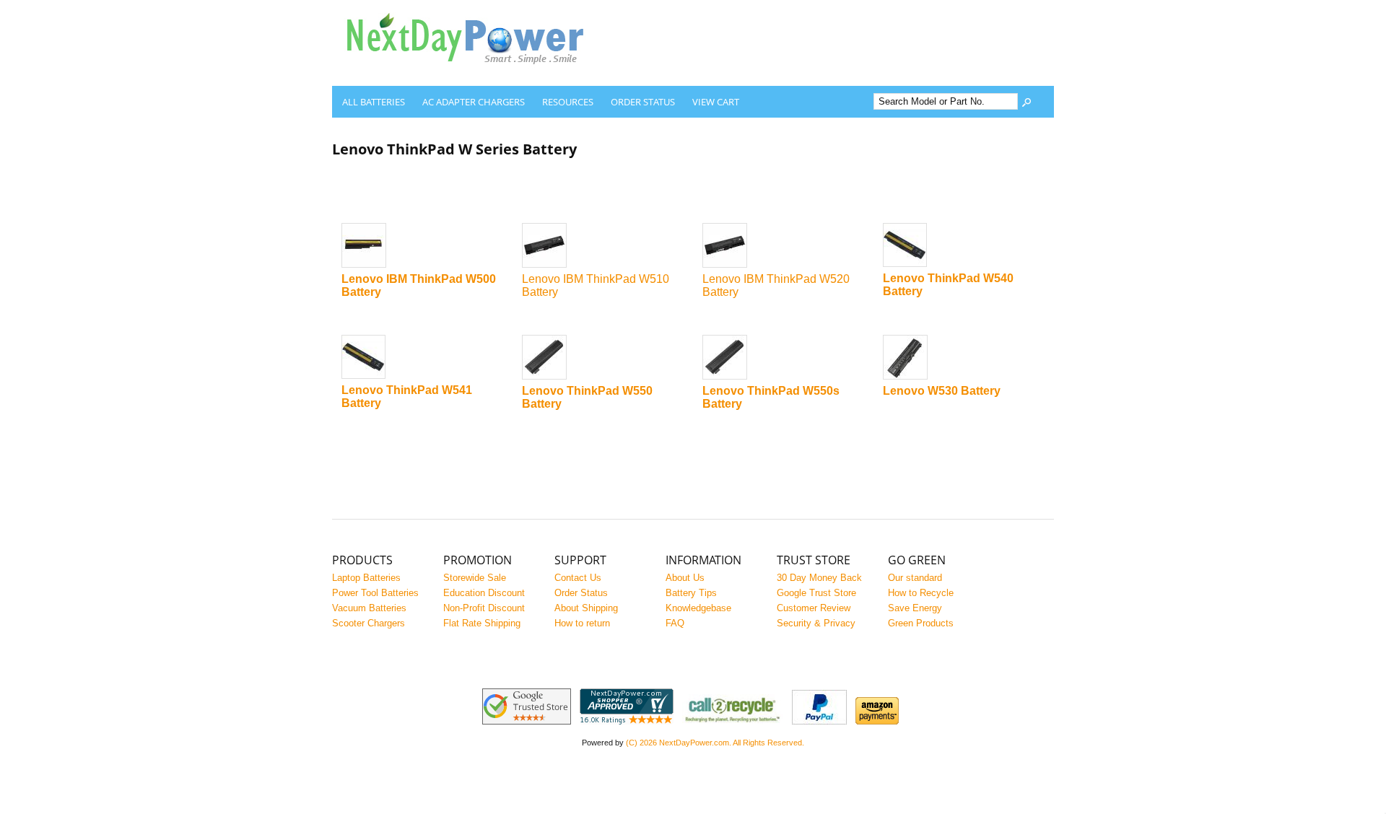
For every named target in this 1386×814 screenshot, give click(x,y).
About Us (685, 577)
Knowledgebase (698, 608)
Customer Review (813, 608)
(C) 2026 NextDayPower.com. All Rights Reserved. (715, 742)
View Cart (715, 101)
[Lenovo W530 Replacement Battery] (964, 358)
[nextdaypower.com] (476, 74)
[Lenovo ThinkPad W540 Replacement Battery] (964, 246)
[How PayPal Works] (819, 721)
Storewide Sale (474, 577)
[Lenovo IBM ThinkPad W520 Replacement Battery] (783, 246)
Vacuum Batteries (369, 608)
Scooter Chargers (368, 623)
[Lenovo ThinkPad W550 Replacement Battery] (603, 358)
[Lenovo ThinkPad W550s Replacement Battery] (783, 358)
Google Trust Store (816, 592)
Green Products (921, 623)
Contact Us (577, 577)
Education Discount (484, 592)
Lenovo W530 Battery (942, 391)
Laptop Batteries (366, 577)
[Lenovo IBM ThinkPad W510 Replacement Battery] (603, 246)
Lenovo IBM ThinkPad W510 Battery (595, 285)
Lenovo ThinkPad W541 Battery (406, 396)
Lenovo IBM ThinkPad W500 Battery (418, 285)
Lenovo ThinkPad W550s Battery (771, 397)
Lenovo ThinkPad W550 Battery (587, 397)
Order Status (643, 101)
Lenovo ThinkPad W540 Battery (948, 284)
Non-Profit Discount (484, 608)
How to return (582, 623)
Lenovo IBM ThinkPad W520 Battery (776, 285)
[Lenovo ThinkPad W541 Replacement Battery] (422, 358)
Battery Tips (691, 592)
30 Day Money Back (819, 577)
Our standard (915, 577)
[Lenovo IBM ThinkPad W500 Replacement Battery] (422, 246)
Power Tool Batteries (375, 592)
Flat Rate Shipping (481, 623)
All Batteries (373, 101)
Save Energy (915, 608)
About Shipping (586, 608)
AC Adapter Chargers (473, 101)
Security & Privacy (816, 623)
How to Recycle (921, 592)
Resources (567, 101)
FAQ (675, 623)
